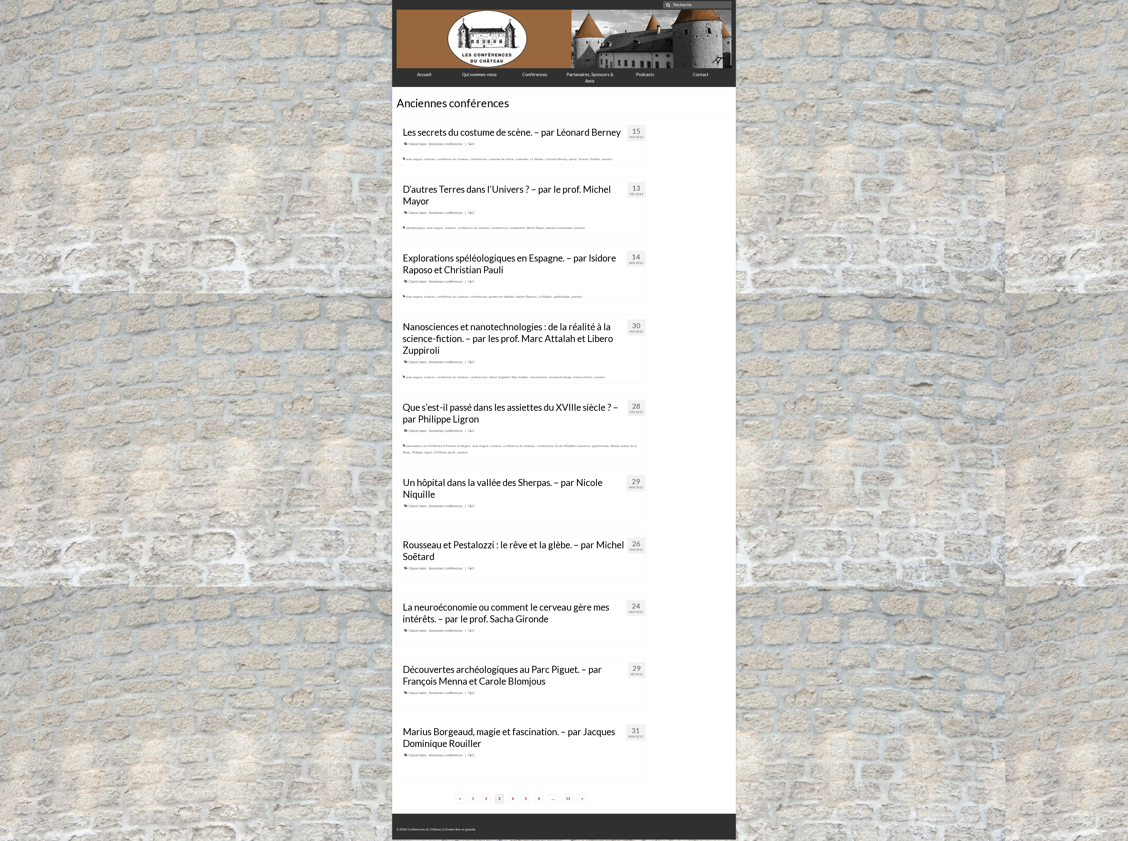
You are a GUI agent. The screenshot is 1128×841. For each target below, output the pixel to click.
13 (568, 799)
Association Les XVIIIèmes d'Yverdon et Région (438, 446)
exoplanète (517, 227)
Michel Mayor (535, 227)
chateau (429, 159)
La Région (545, 296)
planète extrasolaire (559, 227)
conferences (478, 159)
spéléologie (562, 296)
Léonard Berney (556, 159)
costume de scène (501, 159)
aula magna (414, 159)
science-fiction (582, 377)
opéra (573, 159)
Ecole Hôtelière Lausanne (572, 446)
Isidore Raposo (526, 296)
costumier (522, 159)
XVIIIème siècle (444, 452)
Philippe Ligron (422, 452)
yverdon (607, 159)
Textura (583, 159)
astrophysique (415, 227)
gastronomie (600, 446)
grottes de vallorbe (501, 296)
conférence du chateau (453, 159)
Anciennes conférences (446, 144)
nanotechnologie (560, 377)
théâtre (595, 159)
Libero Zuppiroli (499, 377)
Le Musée (536, 159)
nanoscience (538, 377)
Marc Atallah (519, 377)
